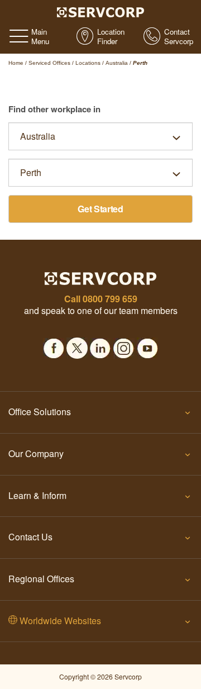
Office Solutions (39, 411)
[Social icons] (53, 345)
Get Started (100, 208)
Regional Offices (41, 578)
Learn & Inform (37, 495)
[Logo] (101, 11)
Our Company (36, 453)
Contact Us (30, 536)
